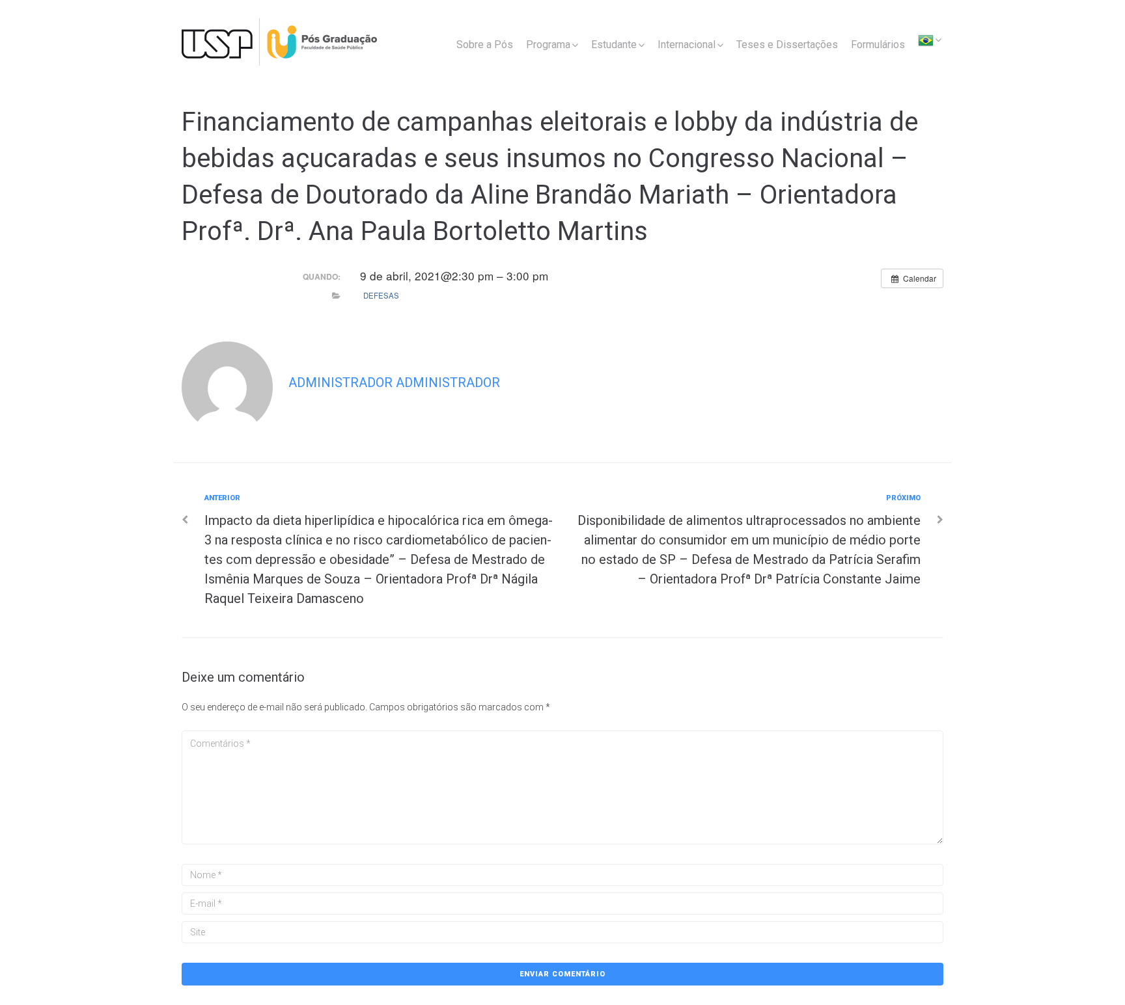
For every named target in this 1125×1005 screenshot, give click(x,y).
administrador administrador (394, 382)
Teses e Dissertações (787, 44)
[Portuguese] (926, 42)
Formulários (878, 44)
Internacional (686, 44)
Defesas (381, 295)
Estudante (614, 44)
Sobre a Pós (484, 44)
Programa (548, 44)
